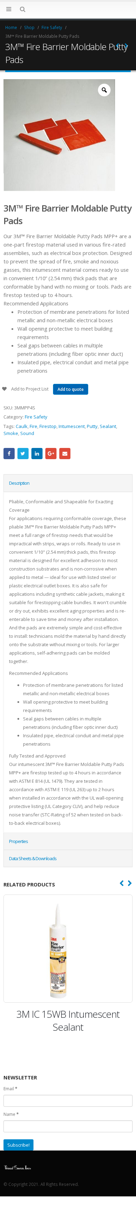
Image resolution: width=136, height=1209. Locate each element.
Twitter (23, 453)
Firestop (47, 426)
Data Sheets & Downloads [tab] (32, 858)
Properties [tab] (18, 841)
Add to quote (71, 389)
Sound (27, 433)
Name (11, 1112)
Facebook (9, 453)
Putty (92, 426)
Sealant (108, 426)
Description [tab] (19, 483)
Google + (50, 453)
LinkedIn (37, 453)
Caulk (22, 426)
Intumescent (72, 426)
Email (64, 453)
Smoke (10, 433)
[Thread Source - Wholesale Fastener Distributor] (68, 9)
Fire (33, 426)
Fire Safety (36, 417)
